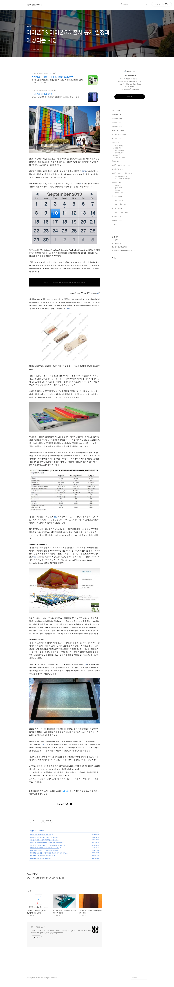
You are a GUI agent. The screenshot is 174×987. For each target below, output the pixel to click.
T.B (116, 110)
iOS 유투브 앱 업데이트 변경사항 (40, 835)
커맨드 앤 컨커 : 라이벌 (122, 179)
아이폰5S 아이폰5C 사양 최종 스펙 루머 (43, 837)
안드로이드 (117, 200)
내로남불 (116, 122)
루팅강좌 (116, 216)
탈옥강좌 (117, 182)
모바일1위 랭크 (116, 243)
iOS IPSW (117, 169)
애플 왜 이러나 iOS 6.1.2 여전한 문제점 (42, 850)
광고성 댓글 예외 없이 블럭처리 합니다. (123, 250)
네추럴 (117, 148)
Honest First (119, 134)
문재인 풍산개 (118, 130)
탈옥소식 (118, 193)
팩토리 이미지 (118, 208)
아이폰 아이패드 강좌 (121, 165)
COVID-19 (119, 157)
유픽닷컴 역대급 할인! (41, 94)
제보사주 (117, 118)
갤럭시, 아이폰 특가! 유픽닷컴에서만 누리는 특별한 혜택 (55, 97)
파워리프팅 (119, 150)
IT (115, 224)
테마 (117, 190)
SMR (117, 155)
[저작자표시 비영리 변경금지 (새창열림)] (56, 821)
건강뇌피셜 (118, 146)
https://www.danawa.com (41, 73)
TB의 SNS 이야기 (34, 5)
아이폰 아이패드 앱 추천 (122, 173)
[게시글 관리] (39, 821)
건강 (115, 142)
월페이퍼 (117, 220)
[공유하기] (37, 821)
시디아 (118, 188)
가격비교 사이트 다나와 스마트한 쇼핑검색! (52, 76)
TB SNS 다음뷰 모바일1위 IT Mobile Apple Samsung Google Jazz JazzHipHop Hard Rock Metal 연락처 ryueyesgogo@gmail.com (61, 932)
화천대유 (117, 114)
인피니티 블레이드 (121, 176)
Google (117, 196)
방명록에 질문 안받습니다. (119, 247)
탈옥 (117, 185)
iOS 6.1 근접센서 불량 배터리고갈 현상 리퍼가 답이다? (47, 853)
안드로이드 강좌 (119, 204)
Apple (32, 831)
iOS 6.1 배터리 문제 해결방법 (39, 858)
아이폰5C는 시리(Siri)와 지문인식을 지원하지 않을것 (47, 845)
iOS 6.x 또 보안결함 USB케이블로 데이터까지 (44, 848)
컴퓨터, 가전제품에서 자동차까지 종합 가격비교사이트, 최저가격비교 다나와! (57, 81)
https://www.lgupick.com (41, 90)
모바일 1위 (115, 240)
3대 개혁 (116, 138)
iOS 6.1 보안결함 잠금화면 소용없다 (41, 855)
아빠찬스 (117, 126)
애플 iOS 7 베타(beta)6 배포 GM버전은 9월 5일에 (46, 842)
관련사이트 (135, 977)
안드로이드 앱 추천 (120, 212)
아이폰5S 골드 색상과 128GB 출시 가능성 (43, 840)
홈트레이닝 (119, 153)
